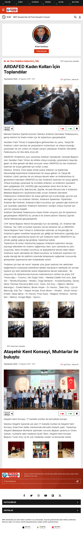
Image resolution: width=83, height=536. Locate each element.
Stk (37, 61)
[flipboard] (52, 495)
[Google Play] (41, 527)
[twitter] (31, 495)
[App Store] (27, 527)
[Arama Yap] (74, 17)
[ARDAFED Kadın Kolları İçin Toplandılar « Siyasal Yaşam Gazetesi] (12, 10)
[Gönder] (78, 481)
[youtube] (45, 495)
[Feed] (60, 495)
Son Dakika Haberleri (22, 61)
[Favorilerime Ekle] (76, 128)
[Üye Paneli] (79, 17)
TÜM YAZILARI (41, 51)
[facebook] (24, 495)
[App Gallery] (56, 527)
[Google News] (69, 79)
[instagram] (38, 495)
